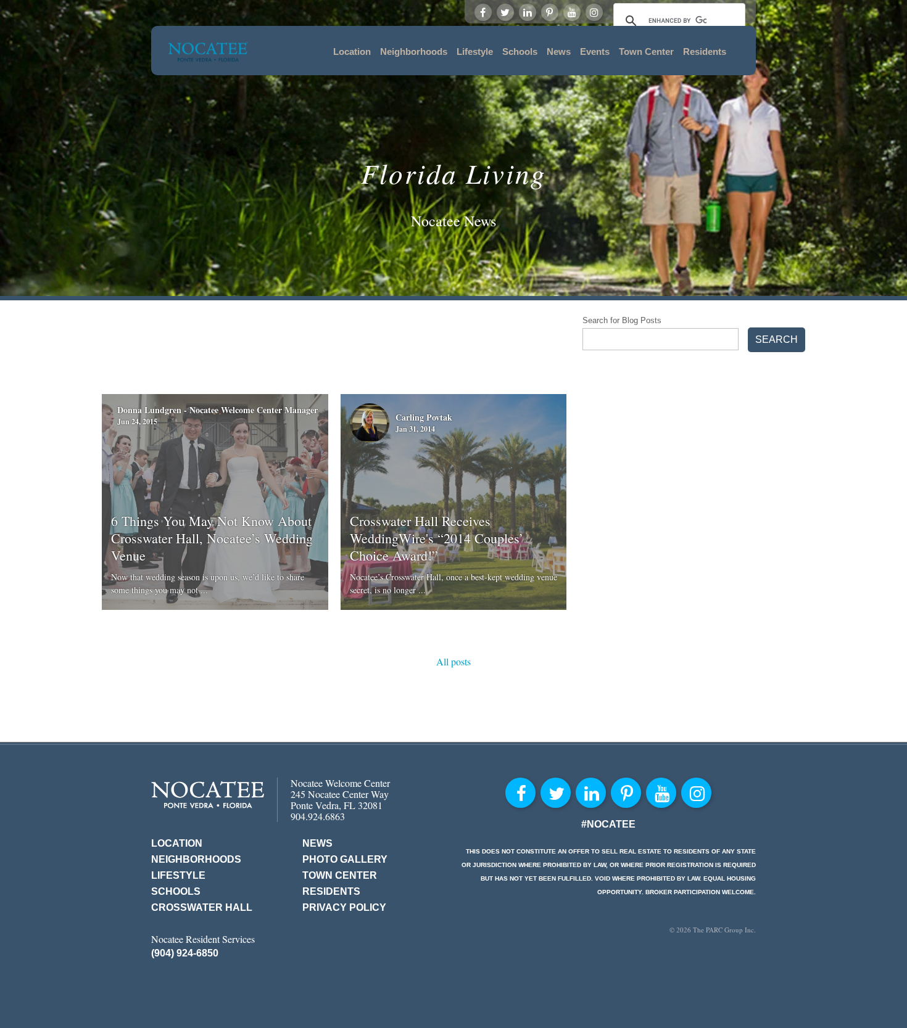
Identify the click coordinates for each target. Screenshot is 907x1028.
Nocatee (207, 794)
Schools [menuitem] (519, 51)
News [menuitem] (559, 51)
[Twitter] (505, 12)
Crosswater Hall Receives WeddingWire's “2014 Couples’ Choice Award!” (436, 538)
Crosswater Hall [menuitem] (201, 907)
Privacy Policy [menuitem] (344, 907)
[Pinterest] (549, 12)
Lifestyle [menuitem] (475, 51)
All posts (453, 661)
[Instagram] (594, 12)
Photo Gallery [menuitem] (344, 859)
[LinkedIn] (527, 12)
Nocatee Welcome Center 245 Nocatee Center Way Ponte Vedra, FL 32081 (340, 794)
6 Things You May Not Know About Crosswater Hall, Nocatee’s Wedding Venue (212, 538)
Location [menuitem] (352, 51)
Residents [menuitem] (704, 51)
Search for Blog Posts (621, 320)
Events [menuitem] (595, 51)
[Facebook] (483, 12)
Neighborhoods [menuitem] (413, 51)
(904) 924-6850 (184, 953)
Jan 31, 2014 (415, 429)
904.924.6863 (318, 816)
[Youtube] (572, 12)
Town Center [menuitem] (646, 51)
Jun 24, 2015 (137, 421)
